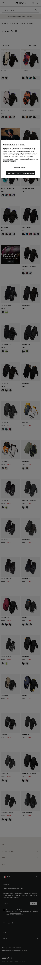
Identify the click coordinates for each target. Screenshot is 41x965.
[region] (20, 159)
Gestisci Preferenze (20, 167)
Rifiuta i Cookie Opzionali (14, 173)
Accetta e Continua (28, 173)
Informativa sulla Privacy (10, 161)
